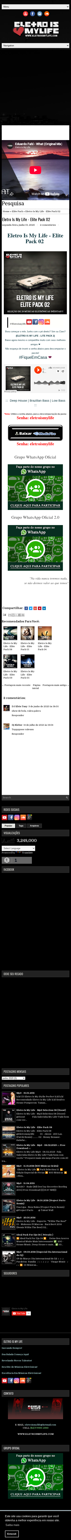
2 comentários (48, 225)
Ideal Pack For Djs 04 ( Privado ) (34, 1234)
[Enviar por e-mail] (10, 615)
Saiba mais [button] (12, 1525)
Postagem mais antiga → (56, 685)
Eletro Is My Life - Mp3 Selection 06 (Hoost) (41, 1110)
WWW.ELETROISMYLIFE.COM (36, 1434)
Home (6, 211)
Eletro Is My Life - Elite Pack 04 (45, 646)
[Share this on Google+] (35, 608)
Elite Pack (17, 211)
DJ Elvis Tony (19, 706)
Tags (21, 826)
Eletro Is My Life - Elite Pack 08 (34, 1127)
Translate (27, 852)
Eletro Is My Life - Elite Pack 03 (10, 674)
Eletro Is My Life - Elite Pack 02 (26, 219)
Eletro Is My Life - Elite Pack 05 (27, 674)
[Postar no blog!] (13, 615)
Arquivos (34, 826)
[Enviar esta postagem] (4, 614)
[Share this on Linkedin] (44, 608)
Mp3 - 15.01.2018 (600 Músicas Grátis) (37, 1166)
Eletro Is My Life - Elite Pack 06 (10, 646)
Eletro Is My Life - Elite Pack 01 (27, 646)
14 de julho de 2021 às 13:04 (38, 725)
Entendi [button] (11, 1533)
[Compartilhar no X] (16, 615)
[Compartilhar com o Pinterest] (23, 615)
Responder (18, 715)
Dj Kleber (17, 725)
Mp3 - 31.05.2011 (25, 1093)
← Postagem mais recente (16, 685)
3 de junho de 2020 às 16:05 (43, 706)
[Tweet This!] (30, 608)
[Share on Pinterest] (39, 608)
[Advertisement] (35, 86)
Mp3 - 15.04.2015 (25, 1183)
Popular (8, 826)
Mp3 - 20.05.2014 (26, 1217)
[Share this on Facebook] (26, 608)
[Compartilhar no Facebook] (19, 615)
